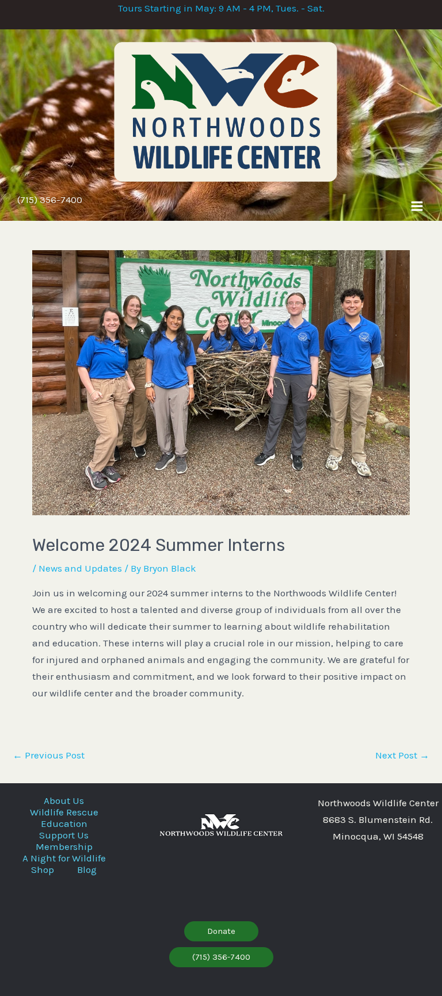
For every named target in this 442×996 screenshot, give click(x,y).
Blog (87, 869)
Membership (64, 846)
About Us (64, 800)
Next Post (402, 755)
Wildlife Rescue (64, 812)
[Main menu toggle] (416, 206)
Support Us (64, 835)
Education (64, 823)
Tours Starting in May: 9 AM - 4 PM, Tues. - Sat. (221, 8)
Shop (42, 869)
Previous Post (49, 755)
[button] (221, 931)
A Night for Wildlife (64, 858)
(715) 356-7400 (49, 199)
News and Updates (80, 568)
